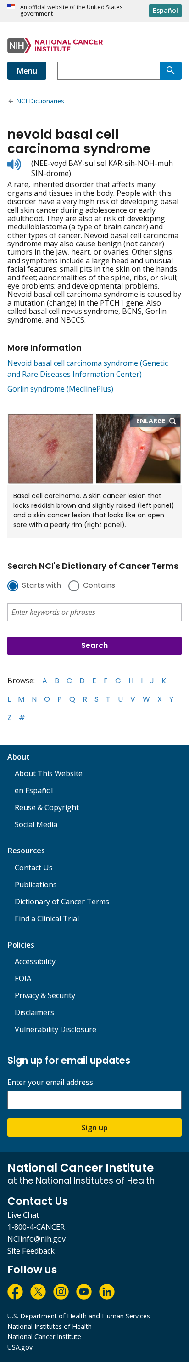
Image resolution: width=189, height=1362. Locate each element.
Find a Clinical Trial (47, 919)
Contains (99, 585)
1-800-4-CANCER (36, 1227)
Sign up (95, 1128)
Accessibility (35, 961)
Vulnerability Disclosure (55, 1029)
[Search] (171, 71)
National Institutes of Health (49, 1326)
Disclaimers (34, 1012)
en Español (34, 790)
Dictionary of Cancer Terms (62, 902)
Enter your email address (50, 1082)
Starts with (41, 585)
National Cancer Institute (44, 1336)
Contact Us (34, 868)
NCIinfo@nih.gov (36, 1239)
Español (165, 10)
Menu (27, 71)
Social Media (36, 824)
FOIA (23, 978)
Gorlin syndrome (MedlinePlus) (60, 389)
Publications (36, 885)
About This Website (49, 773)
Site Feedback (31, 1251)
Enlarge (158, 421)
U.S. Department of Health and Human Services (78, 1315)
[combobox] (108, 71)
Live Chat (23, 1215)
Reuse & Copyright (47, 807)
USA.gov (20, 1347)
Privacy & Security (45, 995)
